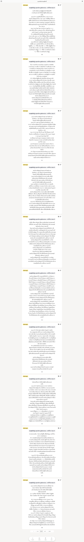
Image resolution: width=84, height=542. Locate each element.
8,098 (49, 531)
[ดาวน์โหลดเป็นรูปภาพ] (59, 5)
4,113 (38, 531)
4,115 (45, 531)
